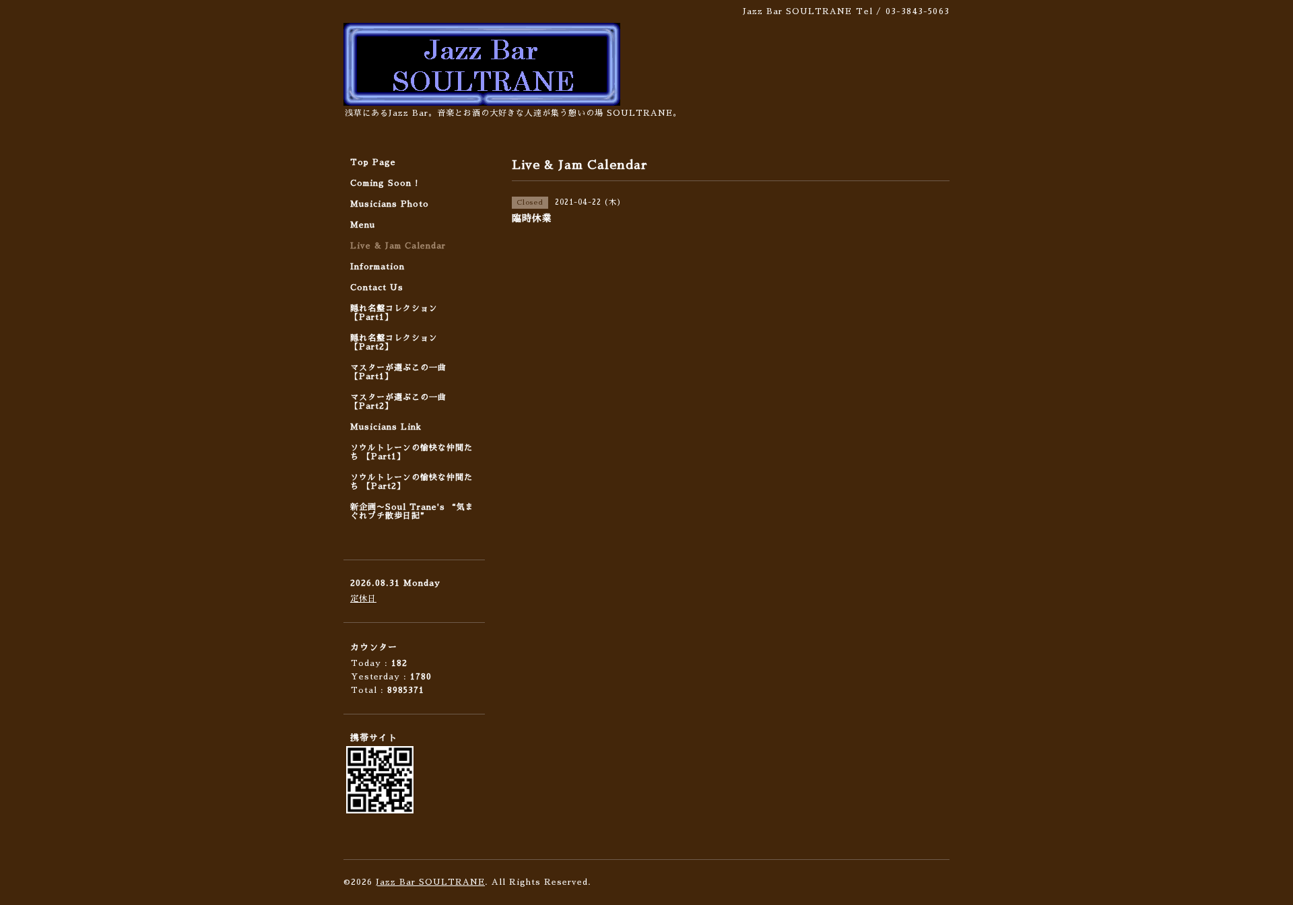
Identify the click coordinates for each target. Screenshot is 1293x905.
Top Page (373, 162)
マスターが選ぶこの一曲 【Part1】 (398, 372)
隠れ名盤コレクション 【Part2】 (394, 342)
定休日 (363, 599)
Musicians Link (386, 427)
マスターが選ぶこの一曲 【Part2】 (398, 401)
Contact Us (376, 287)
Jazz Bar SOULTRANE (430, 882)
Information (377, 267)
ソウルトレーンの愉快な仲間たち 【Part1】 (411, 452)
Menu (362, 225)
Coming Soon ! (384, 183)
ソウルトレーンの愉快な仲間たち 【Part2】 (411, 481)
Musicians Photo (389, 204)
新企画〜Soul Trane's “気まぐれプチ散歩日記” (412, 511)
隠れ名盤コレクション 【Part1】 (394, 312)
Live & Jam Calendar (398, 246)
